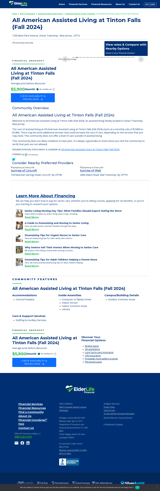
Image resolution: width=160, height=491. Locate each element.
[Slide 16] (125, 57)
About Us (120, 4)
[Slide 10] (104, 57)
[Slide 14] (118, 57)
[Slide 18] (132, 57)
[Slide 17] (129, 57)
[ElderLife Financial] (18, 4)
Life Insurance (93, 355)
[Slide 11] (108, 57)
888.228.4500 (23, 436)
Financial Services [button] (78, 4)
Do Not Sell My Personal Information (119, 413)
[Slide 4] (84, 57)
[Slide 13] (115, 57)
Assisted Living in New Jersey (50, 14)
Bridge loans (92, 346)
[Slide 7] (94, 57)
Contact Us (134, 4)
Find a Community (31, 412)
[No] (157, 487)
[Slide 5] (87, 57)
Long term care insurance (99, 352)
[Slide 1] (73, 57)
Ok (137, 487)
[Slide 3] (80, 57)
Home (62, 4)
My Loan (150, 4)
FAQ (21, 424)
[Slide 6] (90, 57)
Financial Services (30, 404)
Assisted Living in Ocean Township (80, 14)
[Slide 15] (122, 57)
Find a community (27, 14)
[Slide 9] (101, 57)
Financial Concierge (32, 420)
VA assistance (92, 349)
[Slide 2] (77, 57)
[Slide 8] (97, 57)
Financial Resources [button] (101, 4)
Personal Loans (93, 361)
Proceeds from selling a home (101, 358)
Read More (31, 217)
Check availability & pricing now (33, 98)
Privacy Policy (109, 407)
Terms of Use (109, 410)
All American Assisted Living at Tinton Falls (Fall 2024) (90, 149)
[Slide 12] (111, 57)
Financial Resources (32, 408)
